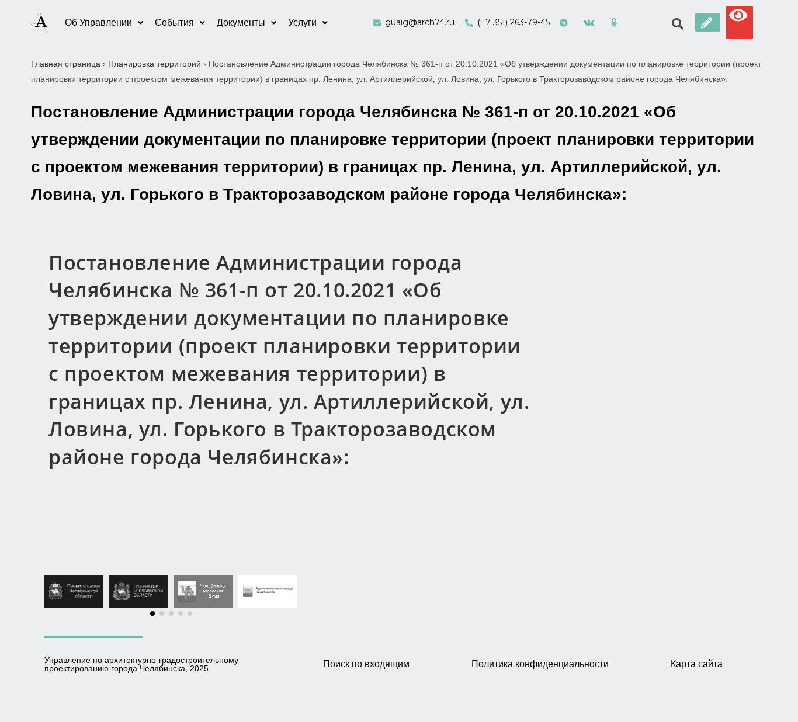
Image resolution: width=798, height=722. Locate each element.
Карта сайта (697, 664)
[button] (707, 22)
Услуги (302, 22)
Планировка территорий (154, 63)
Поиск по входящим (366, 664)
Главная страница (65, 63)
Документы (241, 22)
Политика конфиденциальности (540, 664)
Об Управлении (98, 22)
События (174, 22)
